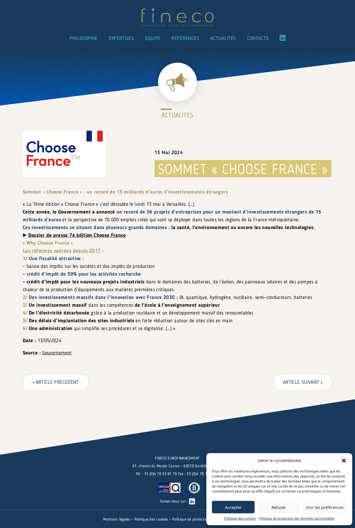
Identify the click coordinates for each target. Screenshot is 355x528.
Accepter (233, 507)
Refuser (279, 507)
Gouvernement (57, 353)
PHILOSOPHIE (84, 38)
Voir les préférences (325, 507)
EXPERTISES (121, 38)
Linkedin (282, 38)
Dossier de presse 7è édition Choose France (77, 235)
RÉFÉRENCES (185, 38)
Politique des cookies (240, 518)
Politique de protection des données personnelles (297, 518)
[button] (344, 460)
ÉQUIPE (152, 38)
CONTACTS (258, 38)
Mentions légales (117, 519)
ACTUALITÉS (223, 38)
